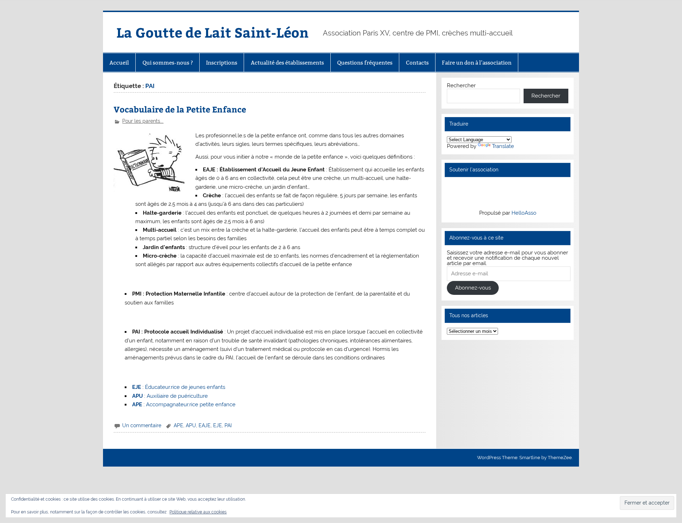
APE (178, 425)
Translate (503, 146)
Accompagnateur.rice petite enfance (191, 404)
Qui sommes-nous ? (167, 62)
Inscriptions (221, 62)
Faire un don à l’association (477, 62)
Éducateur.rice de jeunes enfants (185, 387)
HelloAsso (524, 213)
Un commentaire (141, 425)
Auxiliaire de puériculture (177, 396)
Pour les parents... (142, 121)
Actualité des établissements (287, 62)
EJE (217, 425)
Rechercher (461, 85)
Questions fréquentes (365, 62)
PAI (228, 425)
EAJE (205, 425)
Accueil (119, 62)
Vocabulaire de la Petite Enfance (180, 109)
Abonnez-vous (473, 288)
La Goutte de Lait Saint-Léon (213, 32)
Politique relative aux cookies (198, 512)
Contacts (417, 62)
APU (191, 425)
